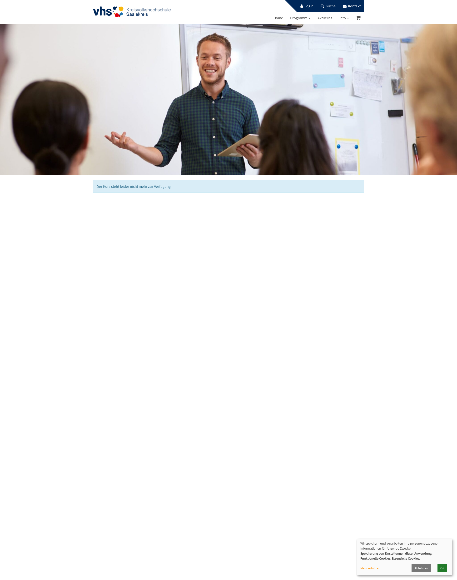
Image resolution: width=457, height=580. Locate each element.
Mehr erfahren (370, 568)
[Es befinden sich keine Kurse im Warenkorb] (358, 18)
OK (442, 568)
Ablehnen (421, 568)
